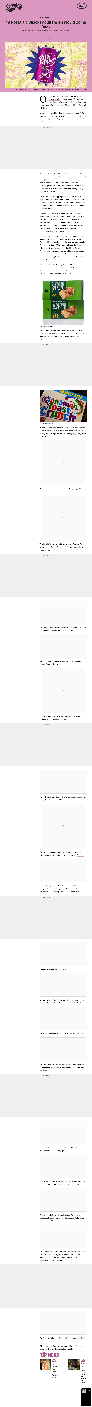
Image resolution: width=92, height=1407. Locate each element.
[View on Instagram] (63, 463)
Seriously (80, 855)
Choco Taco (73, 183)
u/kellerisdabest (53, 174)
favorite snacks (54, 99)
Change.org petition (75, 489)
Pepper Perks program (48, 251)
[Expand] (83, 1390)
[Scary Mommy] (13, 8)
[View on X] (63, 612)
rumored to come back (71, 257)
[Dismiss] (89, 1390)
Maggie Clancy (46, 36)
